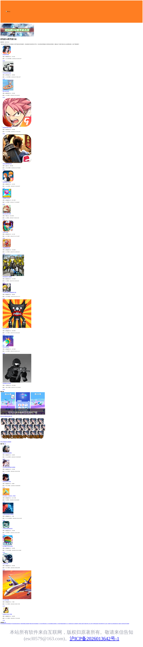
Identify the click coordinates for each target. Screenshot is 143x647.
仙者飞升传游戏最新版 (7, 452)
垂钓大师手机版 (6, 91)
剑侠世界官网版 (6, 54)
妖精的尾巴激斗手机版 (7, 127)
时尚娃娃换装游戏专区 (15, 623)
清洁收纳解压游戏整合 (52, 623)
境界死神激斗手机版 (7, 182)
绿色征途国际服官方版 (7, 163)
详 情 (4, 60)
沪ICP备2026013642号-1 (94, 638)
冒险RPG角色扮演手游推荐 (123, 623)
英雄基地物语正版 (6, 247)
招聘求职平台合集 (103, 623)
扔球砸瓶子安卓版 (6, 198)
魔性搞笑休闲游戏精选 (34, 623)
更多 (5, 443)
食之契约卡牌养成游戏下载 (94, 623)
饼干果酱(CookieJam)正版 (8, 546)
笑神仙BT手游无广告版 (7, 614)
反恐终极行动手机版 (7, 383)
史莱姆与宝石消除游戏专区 (112, 623)
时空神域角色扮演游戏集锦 (5, 623)
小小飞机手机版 (6, 599)
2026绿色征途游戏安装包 (8, 528)
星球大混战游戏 (6, 347)
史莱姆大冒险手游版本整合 (83, 623)
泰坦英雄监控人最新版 (7, 276)
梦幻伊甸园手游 (6, 328)
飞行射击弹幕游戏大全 (43, 623)
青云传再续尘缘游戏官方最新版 (9, 467)
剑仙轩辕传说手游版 (7, 481)
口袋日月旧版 (5, 232)
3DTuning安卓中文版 (7, 72)
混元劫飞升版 (5, 563)
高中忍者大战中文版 (7, 213)
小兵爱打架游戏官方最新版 (8, 514)
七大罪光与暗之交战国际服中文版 (9, 292)
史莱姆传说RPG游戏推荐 (73, 623)
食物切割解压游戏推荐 (25, 623)
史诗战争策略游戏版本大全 (62, 623)
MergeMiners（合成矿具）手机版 (9, 495)
